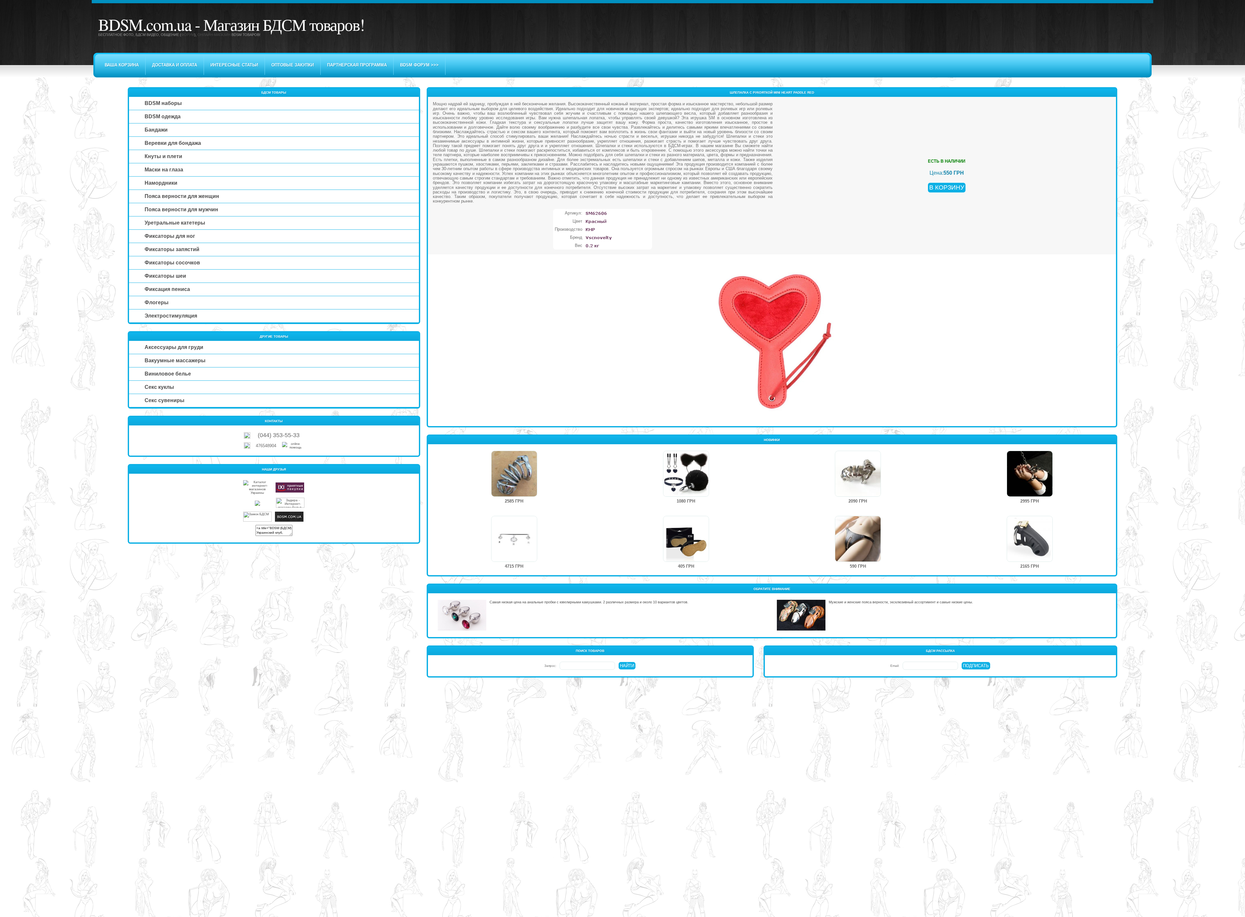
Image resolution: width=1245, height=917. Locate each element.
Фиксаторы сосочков (172, 262)
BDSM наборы (163, 103)
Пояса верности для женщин (182, 196)
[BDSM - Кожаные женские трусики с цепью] (858, 560)
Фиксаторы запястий (172, 249)
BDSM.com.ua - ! (231, 24)
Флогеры (157, 302)
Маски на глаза (164, 169)
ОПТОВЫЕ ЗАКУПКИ (292, 65)
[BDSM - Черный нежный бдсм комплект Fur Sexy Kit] (686, 495)
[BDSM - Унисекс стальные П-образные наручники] (1030, 495)
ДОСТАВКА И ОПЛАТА (174, 65)
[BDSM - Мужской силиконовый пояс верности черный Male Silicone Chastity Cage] (1030, 560)
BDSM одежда (163, 116)
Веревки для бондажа (173, 143)
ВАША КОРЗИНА (122, 65)
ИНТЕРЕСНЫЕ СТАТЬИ (234, 65)
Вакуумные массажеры (175, 360)
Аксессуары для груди (174, 347)
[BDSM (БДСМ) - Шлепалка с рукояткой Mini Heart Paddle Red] (772, 420)
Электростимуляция (171, 316)
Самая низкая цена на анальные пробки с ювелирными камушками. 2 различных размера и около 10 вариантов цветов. (589, 602)
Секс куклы (159, 387)
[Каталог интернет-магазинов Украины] (257, 492)
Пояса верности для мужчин (181, 209)
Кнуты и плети (163, 156)
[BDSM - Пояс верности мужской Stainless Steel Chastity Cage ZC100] (514, 495)
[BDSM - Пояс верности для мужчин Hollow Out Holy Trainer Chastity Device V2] (858, 495)
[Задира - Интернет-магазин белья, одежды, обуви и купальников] (290, 506)
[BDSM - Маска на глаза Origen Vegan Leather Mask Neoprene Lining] (686, 560)
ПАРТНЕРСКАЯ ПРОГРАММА (357, 65)
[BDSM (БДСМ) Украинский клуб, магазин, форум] (289, 520)
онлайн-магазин (214, 35)
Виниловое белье (168, 374)
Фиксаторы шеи (165, 276)
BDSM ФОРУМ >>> (419, 65)
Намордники (161, 183)
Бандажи (156, 130)
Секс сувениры (164, 400)
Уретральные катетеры (175, 223)
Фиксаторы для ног (170, 236)
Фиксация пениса (167, 289)
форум (187, 35)
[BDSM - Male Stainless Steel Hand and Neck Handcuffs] (514, 560)
